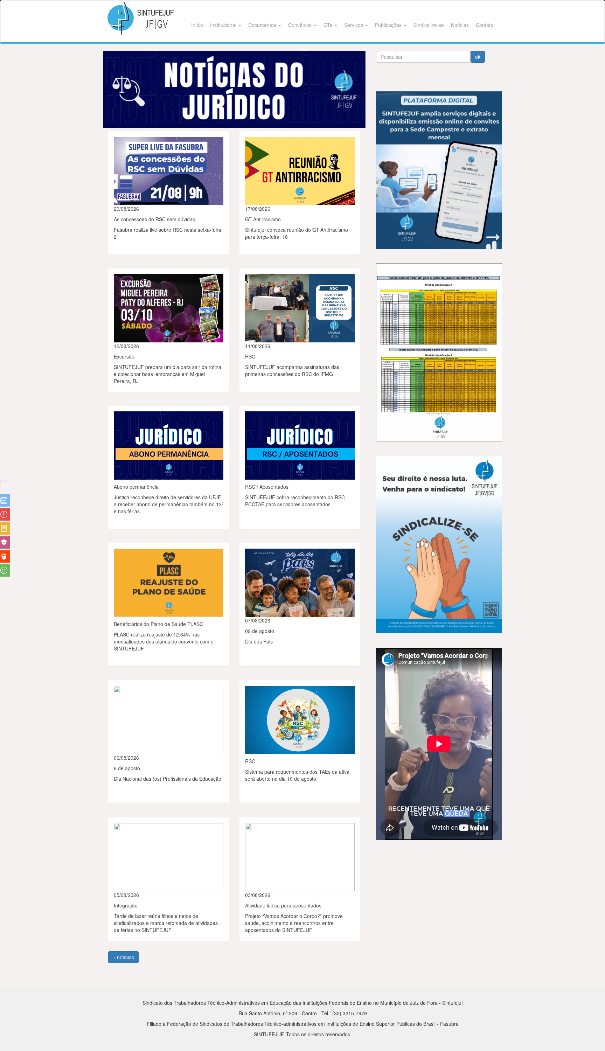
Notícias (460, 24)
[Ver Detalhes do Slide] (234, 89)
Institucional (224, 24)
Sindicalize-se (428, 24)
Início (197, 24)
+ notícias (123, 957)
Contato (484, 24)
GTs (329, 24)
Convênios (300, 24)
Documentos (263, 24)
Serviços (354, 24)
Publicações (389, 24)
